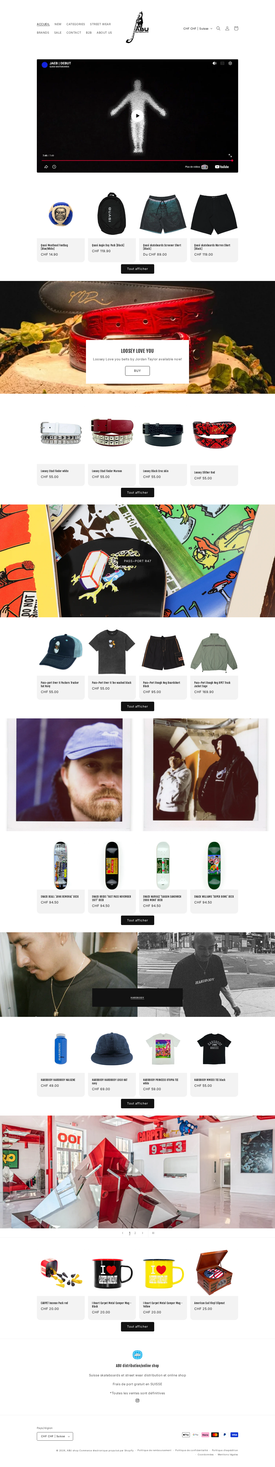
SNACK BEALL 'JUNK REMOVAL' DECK (60, 896)
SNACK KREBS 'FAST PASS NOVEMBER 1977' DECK (111, 898)
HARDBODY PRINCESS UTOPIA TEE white (160, 1081)
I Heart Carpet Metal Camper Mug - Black (111, 1304)
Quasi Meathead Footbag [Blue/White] (54, 247)
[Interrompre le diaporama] (152, 1233)
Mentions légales (228, 1454)
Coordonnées (206, 1454)
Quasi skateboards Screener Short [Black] (162, 247)
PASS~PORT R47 (137, 561)
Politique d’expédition (225, 1450)
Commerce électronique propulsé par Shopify (106, 1450)
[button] (218, 28)
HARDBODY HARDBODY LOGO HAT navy (109, 1081)
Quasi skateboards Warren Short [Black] (212, 247)
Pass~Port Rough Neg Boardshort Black (161, 684)
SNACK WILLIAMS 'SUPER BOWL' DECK (214, 896)
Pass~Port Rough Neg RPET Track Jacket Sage (212, 684)
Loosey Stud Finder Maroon (107, 471)
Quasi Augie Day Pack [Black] (108, 245)
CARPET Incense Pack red (54, 1303)
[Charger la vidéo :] (137, 116)
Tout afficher (137, 269)
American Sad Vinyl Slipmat (209, 1303)
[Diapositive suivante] (142, 1233)
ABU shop (73, 1450)
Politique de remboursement (154, 1450)
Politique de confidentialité (191, 1450)
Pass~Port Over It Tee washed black (111, 682)
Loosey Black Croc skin (155, 471)
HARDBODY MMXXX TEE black (209, 1080)
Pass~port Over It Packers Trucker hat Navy (60, 684)
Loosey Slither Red (204, 472)
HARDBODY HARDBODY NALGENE (58, 1080)
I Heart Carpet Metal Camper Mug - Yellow (163, 1304)
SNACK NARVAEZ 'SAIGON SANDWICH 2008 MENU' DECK (162, 898)
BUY (137, 371)
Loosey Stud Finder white (54, 471)
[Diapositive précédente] (122, 1233)
